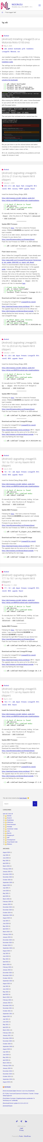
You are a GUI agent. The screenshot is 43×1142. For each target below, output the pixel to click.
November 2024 (7, 909)
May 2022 (5, 991)
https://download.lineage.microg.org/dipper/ (16, 306)
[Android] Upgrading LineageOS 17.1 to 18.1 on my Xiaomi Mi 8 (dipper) (19, 578)
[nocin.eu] (5, 5)
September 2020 (7, 1046)
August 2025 (6, 885)
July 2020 (5, 1052)
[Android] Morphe (7, 1106)
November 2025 (7, 877)
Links (8, 831)
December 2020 (7, 1038)
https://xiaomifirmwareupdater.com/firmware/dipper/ (18, 239)
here (23, 283)
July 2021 (5, 1019)
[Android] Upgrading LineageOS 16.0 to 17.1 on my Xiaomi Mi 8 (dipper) (19, 692)
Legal (21, 1128)
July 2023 (5, 953)
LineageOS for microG (28, 302)
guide (3, 269)
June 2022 (6, 989)
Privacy (21, 1130)
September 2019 (7, 1079)
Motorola (13, 52)
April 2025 (5, 896)
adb (5, 49)
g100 (23, 49)
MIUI (9, 189)
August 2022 (6, 983)
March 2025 (6, 899)
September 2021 (7, 1013)
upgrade (26, 189)
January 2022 (7, 1002)
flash (22, 186)
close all (10, 813)
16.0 (5, 702)
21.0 (9, 186)
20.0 (5, 186)
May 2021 (5, 1024)
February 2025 (7, 901)
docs (12, 228)
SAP (8, 837)
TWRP (21, 189)
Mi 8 (35, 186)
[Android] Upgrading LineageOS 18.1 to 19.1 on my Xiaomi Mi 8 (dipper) (19, 462)
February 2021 (7, 1032)
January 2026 (7, 871)
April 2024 (5, 929)
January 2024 (7, 937)
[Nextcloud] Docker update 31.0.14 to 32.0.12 (15, 1103)
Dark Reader (23, 798)
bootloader (17, 49)
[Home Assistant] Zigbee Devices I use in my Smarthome (19, 1090)
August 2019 (6, 1082)
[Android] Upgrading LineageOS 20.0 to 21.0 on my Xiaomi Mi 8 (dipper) (19, 176)
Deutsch (9, 818)
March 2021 (6, 1030)
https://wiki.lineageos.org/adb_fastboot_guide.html (18, 198)
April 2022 (5, 994)
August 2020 (6, 1049)
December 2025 (7, 874)
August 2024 (6, 918)
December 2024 (7, 907)
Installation (29, 49)
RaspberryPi (10, 835)
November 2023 (7, 942)
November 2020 (7, 1041)
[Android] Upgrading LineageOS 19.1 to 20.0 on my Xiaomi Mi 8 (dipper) (19, 346)
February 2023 (7, 967)
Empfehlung (10, 820)
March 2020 (6, 1062)
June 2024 (6, 923)
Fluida (21, 1136)
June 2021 (6, 1021)
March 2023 (6, 964)
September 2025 (7, 882)
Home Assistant (11, 824)
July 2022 (5, 986)
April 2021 (5, 1027)
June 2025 (6, 890)
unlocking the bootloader (10, 80)
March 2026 (6, 866)
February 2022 (7, 1000)
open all (5, 813)
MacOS (9, 833)
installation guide (7, 62)
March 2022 (6, 997)
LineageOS (5, 52)
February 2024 (7, 934)
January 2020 (7, 1068)
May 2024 (5, 926)
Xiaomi (32, 189)
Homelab (9, 826)
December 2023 (7, 940)
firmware (24, 356)
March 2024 (6, 931)
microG (4, 189)
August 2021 (6, 1016)
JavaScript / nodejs (12, 829)
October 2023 (7, 945)
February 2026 (7, 868)
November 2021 (7, 1008)
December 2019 (7, 1071)
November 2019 (7, 1073)
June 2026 (6, 858)
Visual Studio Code (12, 842)
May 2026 (5, 860)
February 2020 (7, 1065)
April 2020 (5, 1060)
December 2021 (7, 1005)
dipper (18, 186)
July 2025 (5, 888)
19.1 (5, 356)
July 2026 (5, 855)
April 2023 (5, 961)
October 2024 (7, 912)
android (10, 49)
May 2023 (5, 959)
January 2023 (7, 970)
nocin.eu (17, 4)
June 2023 (6, 956)
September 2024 (7, 915)
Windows (9, 844)
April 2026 (5, 863)
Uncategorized (11, 839)
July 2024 (5, 920)
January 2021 (7, 1035)
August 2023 (6, 950)
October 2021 (7, 1011)
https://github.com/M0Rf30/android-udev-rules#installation (20, 200)
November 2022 (7, 975)
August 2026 (6, 852)
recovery (15, 189)
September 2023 (7, 948)
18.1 (5, 472)
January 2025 (7, 904)
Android (6, 36)
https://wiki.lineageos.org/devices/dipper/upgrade (17, 311)
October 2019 (7, 1076)
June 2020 (6, 1054)
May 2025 (5, 893)
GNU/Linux (10, 822)
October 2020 (7, 1043)
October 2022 (7, 978)
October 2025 (7, 879)
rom (18, 52)
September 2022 (7, 980)
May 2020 (5, 1057)
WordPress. (27, 1136)
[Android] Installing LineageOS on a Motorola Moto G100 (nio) (21, 40)
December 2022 (7, 972)
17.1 (5, 588)
